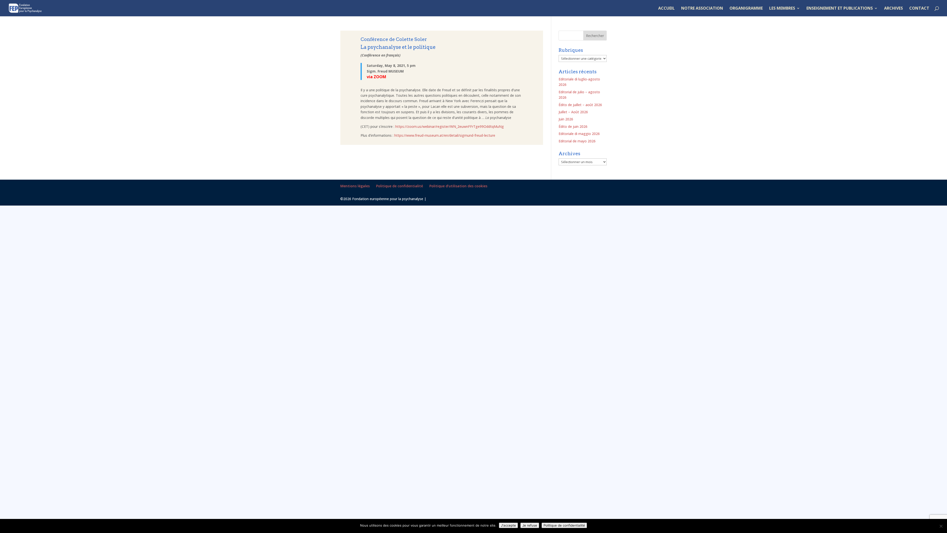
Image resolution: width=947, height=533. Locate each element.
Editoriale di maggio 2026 (579, 133)
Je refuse (529, 525)
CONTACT (919, 8)
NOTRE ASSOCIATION (702, 8)
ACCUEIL (666, 8)
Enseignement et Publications (839, 8)
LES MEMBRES (782, 8)
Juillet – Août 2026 (573, 112)
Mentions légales (355, 186)
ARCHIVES (893, 8)
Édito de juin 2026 (573, 126)
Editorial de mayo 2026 (577, 141)
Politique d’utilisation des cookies (458, 186)
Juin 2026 (566, 119)
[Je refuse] (940, 526)
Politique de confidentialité (399, 186)
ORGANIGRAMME (746, 8)
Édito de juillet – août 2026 (580, 104)
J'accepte (508, 525)
